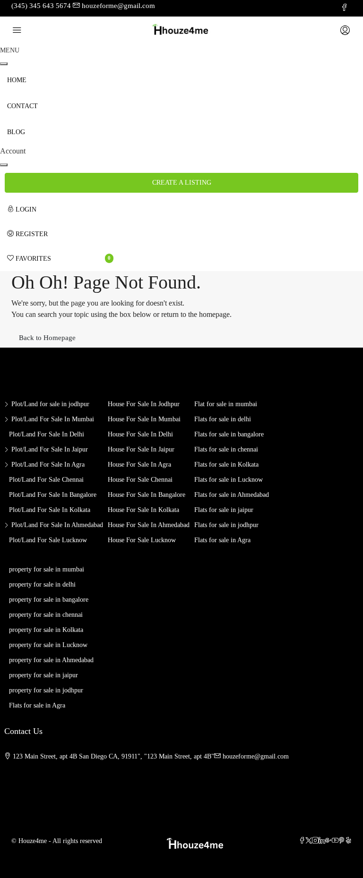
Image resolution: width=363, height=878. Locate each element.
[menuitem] (60, 209)
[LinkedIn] (322, 840)
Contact (22, 106)
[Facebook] (302, 840)
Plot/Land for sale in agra (48, 464)
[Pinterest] (341, 840)
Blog (16, 132)
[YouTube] (335, 840)
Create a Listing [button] (181, 182)
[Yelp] (348, 840)
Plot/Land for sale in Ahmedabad (57, 525)
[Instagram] (315, 840)
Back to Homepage (47, 337)
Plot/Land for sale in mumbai (52, 419)
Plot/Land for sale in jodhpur (50, 404)
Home (16, 80)
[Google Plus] (328, 840)
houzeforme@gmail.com (256, 756)
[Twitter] (308, 840)
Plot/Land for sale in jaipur (49, 449)
